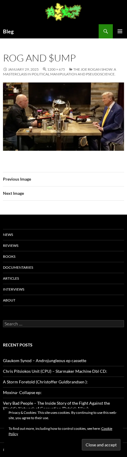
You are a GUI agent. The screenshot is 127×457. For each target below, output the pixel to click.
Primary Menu (120, 31)
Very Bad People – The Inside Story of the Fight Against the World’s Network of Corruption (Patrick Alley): (56, 406)
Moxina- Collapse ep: (22, 392)
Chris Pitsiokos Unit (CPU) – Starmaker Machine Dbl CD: (55, 371)
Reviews (10, 245)
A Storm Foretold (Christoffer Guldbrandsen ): (45, 381)
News (8, 234)
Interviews (13, 289)
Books (9, 256)
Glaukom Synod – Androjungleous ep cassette (44, 360)
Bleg (8, 31)
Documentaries (18, 267)
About (9, 300)
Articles (11, 278)
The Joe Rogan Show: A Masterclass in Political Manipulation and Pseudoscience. (59, 71)
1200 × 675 (56, 69)
